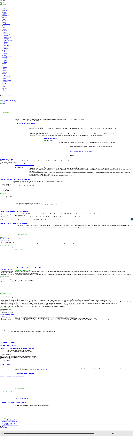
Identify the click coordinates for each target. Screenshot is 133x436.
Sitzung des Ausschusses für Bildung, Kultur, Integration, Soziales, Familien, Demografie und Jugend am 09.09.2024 (14, 422)
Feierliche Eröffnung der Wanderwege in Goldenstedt (9, 294)
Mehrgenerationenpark (6, 38)
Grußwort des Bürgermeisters (6, 9)
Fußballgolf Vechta (6, 45)
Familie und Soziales (4, 68)
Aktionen (4, 86)
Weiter (9, 427)
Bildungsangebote (5, 52)
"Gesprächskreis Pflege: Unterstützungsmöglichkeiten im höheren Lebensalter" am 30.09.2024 (17, 348)
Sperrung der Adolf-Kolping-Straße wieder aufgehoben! (68, 143)
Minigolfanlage (6, 41)
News (3, 85)
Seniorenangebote (5, 72)
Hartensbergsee (6, 42)
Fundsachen (4, 20)
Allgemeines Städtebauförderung (6, 81)
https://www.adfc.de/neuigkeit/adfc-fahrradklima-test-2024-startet (22, 398)
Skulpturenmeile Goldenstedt (7, 37)
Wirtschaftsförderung (5, 74)
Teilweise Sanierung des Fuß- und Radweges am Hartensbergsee (81, 151)
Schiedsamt (4, 29)
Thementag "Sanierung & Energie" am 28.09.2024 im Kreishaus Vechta (9, 419)
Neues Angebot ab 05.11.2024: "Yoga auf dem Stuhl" (27, 235)
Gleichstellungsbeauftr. (6, 61)
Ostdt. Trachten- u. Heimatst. (7, 36)
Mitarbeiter (5, 60)
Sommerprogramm (5, 30)
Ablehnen (23, 433)
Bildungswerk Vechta (6, 54)
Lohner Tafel (4, 25)
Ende (10, 427)
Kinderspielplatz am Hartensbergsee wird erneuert (9, 277)
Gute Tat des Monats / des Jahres (6, 24)
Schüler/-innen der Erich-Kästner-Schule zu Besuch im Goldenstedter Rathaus (14, 328)
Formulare (4, 19)
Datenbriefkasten (5, 17)
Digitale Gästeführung (5, 13)
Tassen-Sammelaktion (73, 148)
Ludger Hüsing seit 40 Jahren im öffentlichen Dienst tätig (10, 238)
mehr (113, 433)
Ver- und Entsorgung (5, 33)
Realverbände (4, 63)
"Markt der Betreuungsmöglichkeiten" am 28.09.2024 (24, 373)
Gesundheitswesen (5, 70)
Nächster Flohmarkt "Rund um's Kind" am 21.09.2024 (8, 424)
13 (4, 427)
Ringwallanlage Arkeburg (7, 39)
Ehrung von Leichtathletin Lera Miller (7, 314)
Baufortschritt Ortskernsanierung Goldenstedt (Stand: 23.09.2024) (12, 376)
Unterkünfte (4, 46)
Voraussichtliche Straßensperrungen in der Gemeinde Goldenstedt (12, 194)
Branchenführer (4, 16)
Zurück (2, 427)
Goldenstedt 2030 (4, 83)
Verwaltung (4, 59)
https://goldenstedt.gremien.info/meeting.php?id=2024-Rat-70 (41, 369)
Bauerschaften (4, 11)
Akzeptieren (68, 433)
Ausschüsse (5, 58)
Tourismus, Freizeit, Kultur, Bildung (6, 34)
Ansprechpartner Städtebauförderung (7, 80)
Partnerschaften (4, 12)
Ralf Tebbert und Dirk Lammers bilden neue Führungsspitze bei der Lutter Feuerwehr (30, 267)
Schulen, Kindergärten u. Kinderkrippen (7, 71)
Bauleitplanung (4, 73)
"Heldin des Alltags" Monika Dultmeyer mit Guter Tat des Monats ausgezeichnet (14, 211)
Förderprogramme (5, 84)
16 (6, 427)
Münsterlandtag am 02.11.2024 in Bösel (7, 342)
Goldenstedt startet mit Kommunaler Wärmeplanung (24, 165)
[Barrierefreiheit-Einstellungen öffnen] (132, 219)
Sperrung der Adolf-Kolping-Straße (6, 159)
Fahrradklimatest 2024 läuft (5, 389)
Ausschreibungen (5, 67)
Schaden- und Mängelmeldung (6, 28)
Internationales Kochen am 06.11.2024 (50, 138)
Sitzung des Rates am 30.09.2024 (6, 364)
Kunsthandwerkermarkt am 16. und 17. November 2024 (25, 123)
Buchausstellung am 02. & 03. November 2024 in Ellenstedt (54, 136)
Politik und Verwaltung (4, 57)
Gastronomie (4, 47)
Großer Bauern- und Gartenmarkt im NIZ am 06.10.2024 (8, 420)
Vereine (4, 50)
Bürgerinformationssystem (6, 15)
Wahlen (4, 64)
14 (5, 427)
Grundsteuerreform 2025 (4, 88)
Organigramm (5, 62)
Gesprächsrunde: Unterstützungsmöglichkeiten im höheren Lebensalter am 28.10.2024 (15, 179)
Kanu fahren (5, 43)
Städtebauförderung (4, 78)
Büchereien (5, 53)
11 (3, 427)
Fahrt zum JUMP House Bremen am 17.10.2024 (8, 345)
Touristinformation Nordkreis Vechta (7, 56)
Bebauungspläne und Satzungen (6, 76)
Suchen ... (1, 95)
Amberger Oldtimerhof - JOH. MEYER (8, 40)
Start (0, 427)
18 (7, 427)
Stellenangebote (5, 32)
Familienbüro (4, 69)
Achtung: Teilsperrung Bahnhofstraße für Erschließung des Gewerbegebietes (10, 425)
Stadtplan (4, 31)
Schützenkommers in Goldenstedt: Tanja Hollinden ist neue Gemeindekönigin (14, 223)
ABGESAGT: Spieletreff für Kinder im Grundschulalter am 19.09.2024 (13, 402)
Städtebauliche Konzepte (5, 77)
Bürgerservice (3, 14)
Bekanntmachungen (5, 66)
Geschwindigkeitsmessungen (6, 21)
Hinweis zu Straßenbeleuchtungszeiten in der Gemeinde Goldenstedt (12, 116)
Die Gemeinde (3, 8)
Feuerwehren (4, 18)
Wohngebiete (4, 75)
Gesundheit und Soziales (5, 22)
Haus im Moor (6, 35)
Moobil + (4, 26)
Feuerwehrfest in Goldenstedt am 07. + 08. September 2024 (8, 423)
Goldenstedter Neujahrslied (6, 23)
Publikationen (4, 55)
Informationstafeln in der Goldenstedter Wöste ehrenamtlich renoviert (9, 421)
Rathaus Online (4, 27)
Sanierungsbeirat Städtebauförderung (7, 79)
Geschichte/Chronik (5, 10)
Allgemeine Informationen (6, 89)
